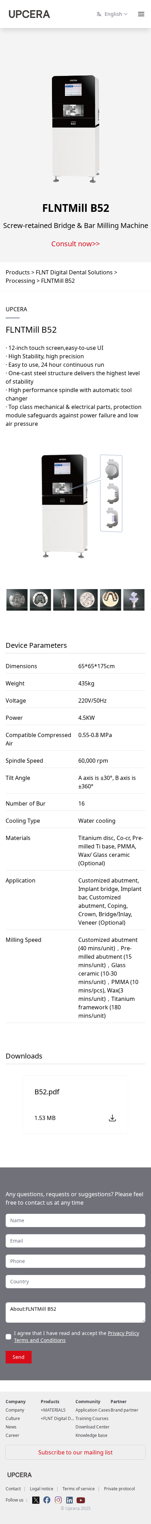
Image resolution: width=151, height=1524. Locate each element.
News (11, 1427)
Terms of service (79, 1489)
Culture (13, 1418)
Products (18, 272)
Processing (20, 281)
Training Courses (92, 1418)
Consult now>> (75, 243)
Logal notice (41, 1489)
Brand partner (124, 1410)
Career (12, 1435)
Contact (13, 1489)
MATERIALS (54, 1410)
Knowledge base (91, 1435)
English (112, 14)
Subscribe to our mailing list (75, 1452)
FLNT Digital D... (58, 1418)
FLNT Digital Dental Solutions (74, 272)
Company (15, 1410)
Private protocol (119, 1489)
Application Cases (93, 1410)
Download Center (93, 1427)
